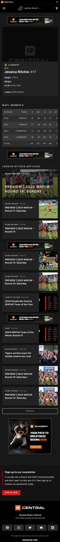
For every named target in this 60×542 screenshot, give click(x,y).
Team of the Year (12, 297)
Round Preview (12, 174)
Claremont (14, 65)
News (7, 328)
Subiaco (23, 118)
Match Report (11, 349)
